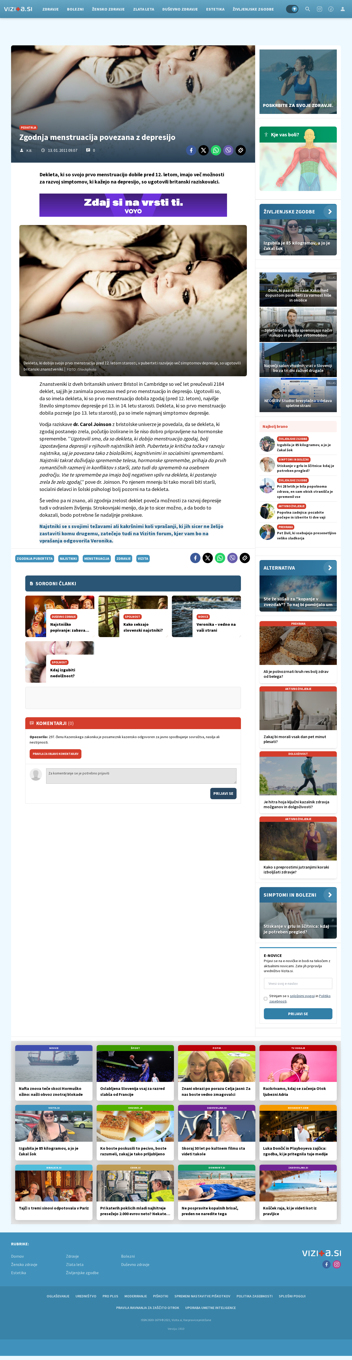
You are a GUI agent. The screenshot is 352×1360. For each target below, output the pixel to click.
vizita (143, 558)
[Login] (343, 9)
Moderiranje (135, 1296)
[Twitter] (203, 150)
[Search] (308, 9)
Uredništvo (86, 1296)
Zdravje (50, 9)
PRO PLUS (110, 1296)
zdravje (123, 558)
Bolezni (75, 9)
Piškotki (160, 1296)
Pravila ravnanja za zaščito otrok (147, 1307)
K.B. (29, 150)
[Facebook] (330, 9)
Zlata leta (143, 9)
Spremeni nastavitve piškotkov (202, 1296)
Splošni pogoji (292, 1296)
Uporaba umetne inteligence (210, 1307)
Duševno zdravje (180, 9)
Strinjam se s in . (300, 999)
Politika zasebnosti (255, 1296)
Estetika (215, 9)
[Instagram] (319, 9)
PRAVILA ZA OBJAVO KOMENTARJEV (55, 754)
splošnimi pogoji (302, 996)
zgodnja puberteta (35, 558)
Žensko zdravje (108, 9)
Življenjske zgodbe (253, 9)
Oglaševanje (58, 1296)
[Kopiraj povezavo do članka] (241, 150)
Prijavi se (223, 793)
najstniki (68, 558)
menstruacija (96, 558)
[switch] (292, 9)
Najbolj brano (275, 426)
